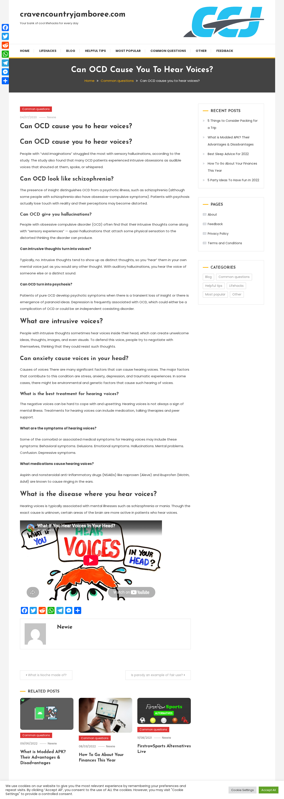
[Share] (5, 80)
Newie (51, 117)
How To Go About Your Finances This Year (232, 167)
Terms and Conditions (225, 243)
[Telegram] (5, 63)
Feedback (224, 51)
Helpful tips (95, 51)
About (212, 214)
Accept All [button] (268, 790)
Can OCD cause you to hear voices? (76, 126)
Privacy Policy (218, 233)
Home (25, 51)
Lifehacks (47, 51)
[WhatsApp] (5, 54)
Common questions (168, 51)
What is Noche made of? (47, 675)
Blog (70, 51)
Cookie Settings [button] (242, 790)
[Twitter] (5, 36)
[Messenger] (5, 71)
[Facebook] (5, 27)
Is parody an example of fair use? (157, 675)
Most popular (128, 51)
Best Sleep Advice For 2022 (228, 154)
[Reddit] (5, 45)
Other (201, 51)
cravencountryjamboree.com (73, 15)
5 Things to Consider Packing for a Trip (233, 124)
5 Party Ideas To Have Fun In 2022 (233, 180)
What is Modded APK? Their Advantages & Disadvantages (43, 757)
